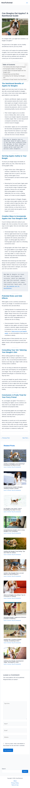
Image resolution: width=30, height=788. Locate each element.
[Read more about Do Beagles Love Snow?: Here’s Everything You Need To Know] (15, 500)
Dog (13, 467)
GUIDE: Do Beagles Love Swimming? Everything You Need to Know (14, 464)
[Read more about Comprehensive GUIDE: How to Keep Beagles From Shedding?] (15, 521)
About (15, 781)
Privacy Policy (15, 783)
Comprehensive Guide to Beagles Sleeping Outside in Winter (13, 487)
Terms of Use (15, 785)
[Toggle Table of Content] (25, 65)
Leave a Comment (7, 467)
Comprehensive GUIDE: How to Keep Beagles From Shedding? (14, 530)
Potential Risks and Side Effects (11, 74)
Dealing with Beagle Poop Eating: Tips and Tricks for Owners (14, 552)
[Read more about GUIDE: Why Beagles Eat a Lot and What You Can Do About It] (15, 564)
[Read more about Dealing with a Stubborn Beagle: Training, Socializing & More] (15, 631)
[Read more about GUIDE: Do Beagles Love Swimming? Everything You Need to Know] (15, 455)
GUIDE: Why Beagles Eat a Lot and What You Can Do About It (14, 573)
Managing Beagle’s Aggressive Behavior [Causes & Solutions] (15, 618)
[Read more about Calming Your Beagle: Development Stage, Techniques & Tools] (15, 652)
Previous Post (5, 438)
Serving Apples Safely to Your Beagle (12, 68)
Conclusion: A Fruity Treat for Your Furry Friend (14, 79)
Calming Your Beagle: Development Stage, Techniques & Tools (14, 661)
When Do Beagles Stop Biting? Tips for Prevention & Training (14, 595)
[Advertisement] (15, 691)
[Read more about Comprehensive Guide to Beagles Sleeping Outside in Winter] (15, 478)
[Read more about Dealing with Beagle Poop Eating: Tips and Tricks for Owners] (15, 543)
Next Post (26, 438)
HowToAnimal (6, 3)
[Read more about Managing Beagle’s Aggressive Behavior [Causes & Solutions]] (15, 608)
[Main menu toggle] (27, 2)
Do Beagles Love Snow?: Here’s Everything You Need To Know (13, 509)
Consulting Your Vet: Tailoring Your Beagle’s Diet (14, 76)
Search (4, 768)
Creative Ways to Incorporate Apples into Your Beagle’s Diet (14, 71)
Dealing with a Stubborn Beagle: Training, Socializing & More (13, 640)
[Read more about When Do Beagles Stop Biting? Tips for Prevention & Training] (15, 586)
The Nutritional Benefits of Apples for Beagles (14, 66)
